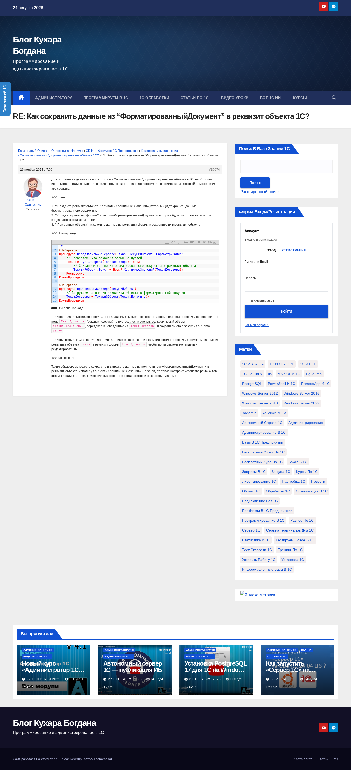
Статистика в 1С (256, 540)
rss (336, 759)
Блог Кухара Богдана (54, 723)
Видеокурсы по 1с (37, 656)
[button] (334, 97)
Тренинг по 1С (290, 550)
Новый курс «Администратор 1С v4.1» (50, 670)
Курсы (299, 98)
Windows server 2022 (301, 403)
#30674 (214, 169)
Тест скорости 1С (257, 550)
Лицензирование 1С (259, 481)
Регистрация (294, 250)
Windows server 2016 (301, 393)
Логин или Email (256, 261)
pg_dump (314, 374)
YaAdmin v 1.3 (274, 413)
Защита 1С (281, 472)
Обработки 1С (278, 491)
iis (270, 374)
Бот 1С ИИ (270, 98)
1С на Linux (252, 374)
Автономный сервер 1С (262, 423)
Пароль (250, 278)
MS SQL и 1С (289, 374)
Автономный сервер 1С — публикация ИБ (132, 666)
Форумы (77, 151)
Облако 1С (251, 491)
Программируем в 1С (106, 98)
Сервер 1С (251, 530)
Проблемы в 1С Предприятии (267, 511)
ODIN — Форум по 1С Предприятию (112, 151)
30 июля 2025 (284, 679)
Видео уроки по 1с (118, 656)
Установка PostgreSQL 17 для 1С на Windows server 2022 (215, 670)
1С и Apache (253, 364)
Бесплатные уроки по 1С (263, 452)
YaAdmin (249, 413)
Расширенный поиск (259, 192)
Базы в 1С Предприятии (262, 442)
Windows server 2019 (260, 403)
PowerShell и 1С (281, 384)
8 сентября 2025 (205, 679)
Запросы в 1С (254, 472)
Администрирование (305, 423)
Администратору (53, 98)
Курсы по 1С (307, 472)
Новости (318, 481)
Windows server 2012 (260, 393)
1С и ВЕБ (308, 364)
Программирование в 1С (263, 520)
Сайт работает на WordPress (35, 759)
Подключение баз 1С (260, 501)
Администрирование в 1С (264, 432)
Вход (271, 250)
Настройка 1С (293, 481)
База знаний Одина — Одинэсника (43, 151)
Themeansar (103, 759)
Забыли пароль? (257, 325)
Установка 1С (292, 559)
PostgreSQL (252, 384)
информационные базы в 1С (267, 569)
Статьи (306, 650)
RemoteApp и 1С (315, 384)
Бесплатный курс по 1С (262, 462)
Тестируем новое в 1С (295, 540)
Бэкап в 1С (298, 462)
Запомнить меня (262, 301)
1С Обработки (154, 98)
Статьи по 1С (195, 98)
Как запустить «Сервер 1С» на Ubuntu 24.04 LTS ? (292, 670)
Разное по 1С (302, 520)
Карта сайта (303, 759)
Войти (286, 311)
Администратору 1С (37, 650)
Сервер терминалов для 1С (290, 530)
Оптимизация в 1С (312, 491)
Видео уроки (234, 98)
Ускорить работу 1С (258, 559)
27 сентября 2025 (44, 679)
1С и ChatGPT (282, 364)
